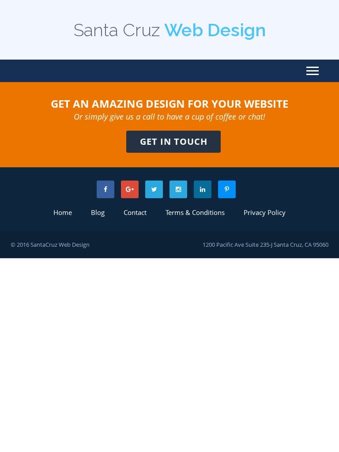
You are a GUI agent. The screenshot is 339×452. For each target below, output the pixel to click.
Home (62, 212)
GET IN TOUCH (173, 141)
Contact (135, 212)
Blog (98, 212)
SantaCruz (43, 245)
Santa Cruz (170, 29)
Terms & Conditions (195, 212)
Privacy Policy (265, 212)
